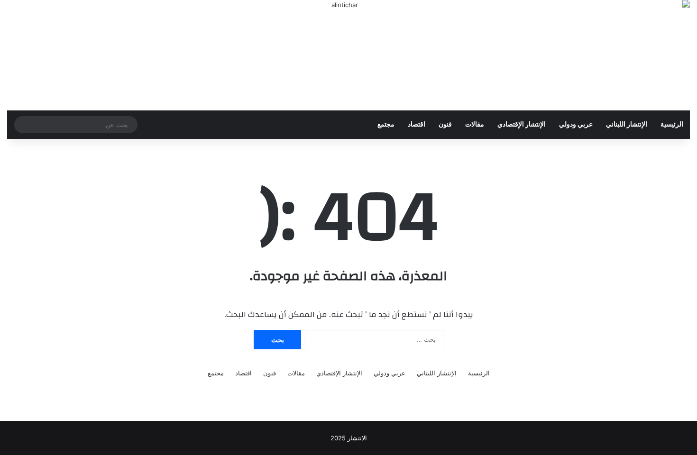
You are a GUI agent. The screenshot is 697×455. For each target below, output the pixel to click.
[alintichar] (348, 55)
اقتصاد (416, 124)
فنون (445, 124)
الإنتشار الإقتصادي (521, 124)
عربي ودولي (576, 124)
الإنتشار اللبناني (626, 124)
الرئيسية (671, 124)
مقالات (474, 124)
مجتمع (385, 124)
